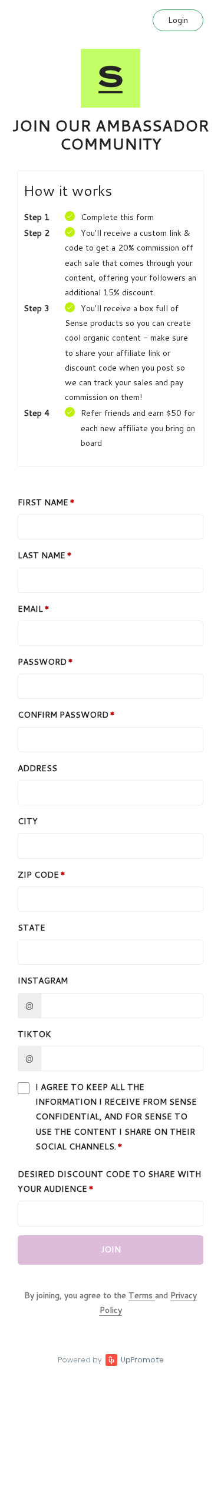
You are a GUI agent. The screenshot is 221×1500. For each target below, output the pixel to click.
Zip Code (38, 875)
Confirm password (63, 715)
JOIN (111, 1249)
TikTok (34, 1034)
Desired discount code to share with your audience (109, 1181)
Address (37, 768)
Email (30, 609)
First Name (43, 502)
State (31, 928)
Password (42, 662)
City (28, 821)
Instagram (43, 980)
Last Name (41, 555)
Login (178, 20)
